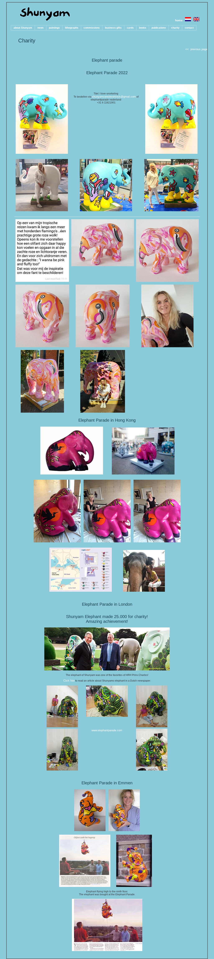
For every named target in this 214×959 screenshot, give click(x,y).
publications (159, 27)
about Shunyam (23, 27)
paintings (54, 27)
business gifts (113, 27)
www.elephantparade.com (107, 730)
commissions (91, 27)
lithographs (71, 27)
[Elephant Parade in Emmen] (90, 830)
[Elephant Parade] (42, 280)
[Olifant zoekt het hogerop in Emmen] (84, 886)
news (40, 27)
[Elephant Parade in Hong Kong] (38, 473)
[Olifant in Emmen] (134, 886)
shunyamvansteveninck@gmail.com (114, 96)
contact (189, 27)
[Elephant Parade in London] (62, 726)
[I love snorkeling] (42, 152)
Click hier (69, 680)
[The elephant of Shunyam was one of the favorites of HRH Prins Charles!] (107, 669)
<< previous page (196, 49)
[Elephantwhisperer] (144, 590)
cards (130, 27)
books (142, 27)
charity (175, 27)
